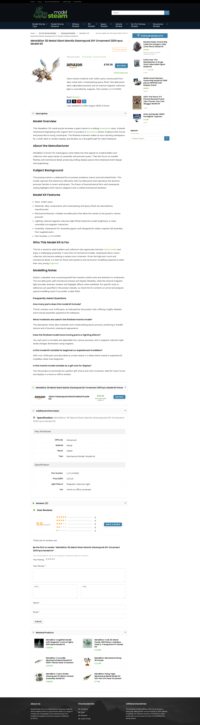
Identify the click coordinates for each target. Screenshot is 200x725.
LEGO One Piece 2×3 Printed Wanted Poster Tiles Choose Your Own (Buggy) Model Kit (153, 100)
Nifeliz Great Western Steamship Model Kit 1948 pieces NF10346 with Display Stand (155, 81)
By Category (83, 709)
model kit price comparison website (59, 709)
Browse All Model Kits (52, 2)
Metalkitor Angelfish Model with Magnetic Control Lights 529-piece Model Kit (59, 642)
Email (36, 612)
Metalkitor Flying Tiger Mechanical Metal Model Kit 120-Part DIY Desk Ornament (107, 676)
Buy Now (121, 65)
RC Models (91, 25)
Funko (145, 73)
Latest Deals (67, 2)
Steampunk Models (68, 33)
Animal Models (87, 57)
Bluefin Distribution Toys (151, 53)
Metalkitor (76, 97)
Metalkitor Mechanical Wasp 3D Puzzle (108, 659)
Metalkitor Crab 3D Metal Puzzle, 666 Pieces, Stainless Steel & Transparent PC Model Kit (108, 643)
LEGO (145, 108)
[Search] (166, 13)
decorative (92, 132)
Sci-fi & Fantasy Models (138, 25)
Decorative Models (158, 25)
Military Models (75, 25)
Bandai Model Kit (149, 52)
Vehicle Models (118, 25)
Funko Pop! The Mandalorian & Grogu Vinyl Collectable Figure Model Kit (154, 63)
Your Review (39, 566)
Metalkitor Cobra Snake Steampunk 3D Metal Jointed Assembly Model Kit (59, 676)
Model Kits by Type (38, 25)
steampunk (105, 128)
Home (33, 2)
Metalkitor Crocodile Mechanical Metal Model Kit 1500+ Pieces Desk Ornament (59, 660)
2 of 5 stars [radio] (47, 559)
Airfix (145, 122)
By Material (82, 715)
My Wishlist (77, 2)
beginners (54, 263)
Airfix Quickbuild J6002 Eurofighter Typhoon (153, 115)
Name (36, 603)
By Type (81, 712)
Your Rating (38, 559)
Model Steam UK (37, 709)
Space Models (104, 25)
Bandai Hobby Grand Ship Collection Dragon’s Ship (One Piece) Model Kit (155, 44)
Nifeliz (145, 91)
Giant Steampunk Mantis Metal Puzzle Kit (69, 397)
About (40, 2)
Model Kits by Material (57, 25)
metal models (110, 249)
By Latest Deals (84, 719)
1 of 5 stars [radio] (47, 559)
